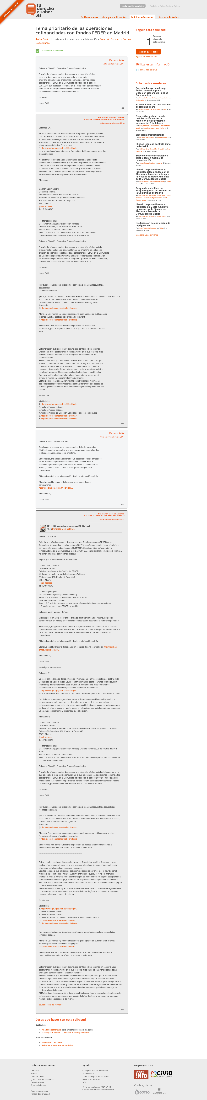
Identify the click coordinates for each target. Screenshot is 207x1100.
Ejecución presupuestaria (150, 134)
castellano (154, 6)
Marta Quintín (161, 216)
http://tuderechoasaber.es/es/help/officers (59, 319)
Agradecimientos (38, 1085)
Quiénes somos (89, 17)
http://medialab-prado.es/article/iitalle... (56, 487)
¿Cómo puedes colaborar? (42, 1079)
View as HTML (68, 528)
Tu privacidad (88, 1073)
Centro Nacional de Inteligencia (149, 109)
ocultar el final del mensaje (51, 1004)
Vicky (161, 228)
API (84, 1082)
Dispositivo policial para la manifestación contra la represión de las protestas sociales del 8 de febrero (150, 119)
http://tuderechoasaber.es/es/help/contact (59, 308)
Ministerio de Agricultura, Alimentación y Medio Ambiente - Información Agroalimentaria (153, 196)
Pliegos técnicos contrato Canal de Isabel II (153, 145)
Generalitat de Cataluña (147, 163)
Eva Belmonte (162, 137)
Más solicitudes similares (147, 234)
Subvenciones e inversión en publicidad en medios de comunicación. (152, 158)
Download (56, 528)
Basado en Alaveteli (91, 1079)
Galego (177, 6)
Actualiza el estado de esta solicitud (57, 1045)
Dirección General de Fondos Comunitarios (153, 98)
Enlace (123, 108)
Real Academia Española (147, 228)
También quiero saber (148, 51)
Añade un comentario (51, 1029)
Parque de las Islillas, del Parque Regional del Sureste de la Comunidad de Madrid (153, 190)
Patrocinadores (37, 1082)
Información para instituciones (95, 1076)
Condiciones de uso (39, 1090)
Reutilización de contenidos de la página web (153, 224)
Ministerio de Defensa (146, 137)
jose (164, 109)
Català (163, 6)
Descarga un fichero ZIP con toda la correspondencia (65, 1032)
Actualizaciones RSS (148, 56)
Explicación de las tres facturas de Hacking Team (153, 105)
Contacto (35, 1070)
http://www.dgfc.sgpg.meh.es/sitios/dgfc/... (59, 148)
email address (45, 206)
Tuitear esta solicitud (148, 69)
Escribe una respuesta (52, 1042)
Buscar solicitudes (168, 17)
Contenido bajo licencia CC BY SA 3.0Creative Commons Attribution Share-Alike (98, 1088)
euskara (169, 6)
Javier (160, 163)
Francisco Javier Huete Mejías (153, 128)
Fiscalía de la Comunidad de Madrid (151, 181)
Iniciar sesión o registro (133, 6)
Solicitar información (142, 17)
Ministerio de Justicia (146, 216)
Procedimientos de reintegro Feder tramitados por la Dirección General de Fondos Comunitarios (152, 91)
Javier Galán (42, 39)
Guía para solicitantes (114, 17)
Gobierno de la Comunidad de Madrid (151, 149)
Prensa (34, 1073)
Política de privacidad (40, 1093)
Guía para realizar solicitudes (95, 1070)
